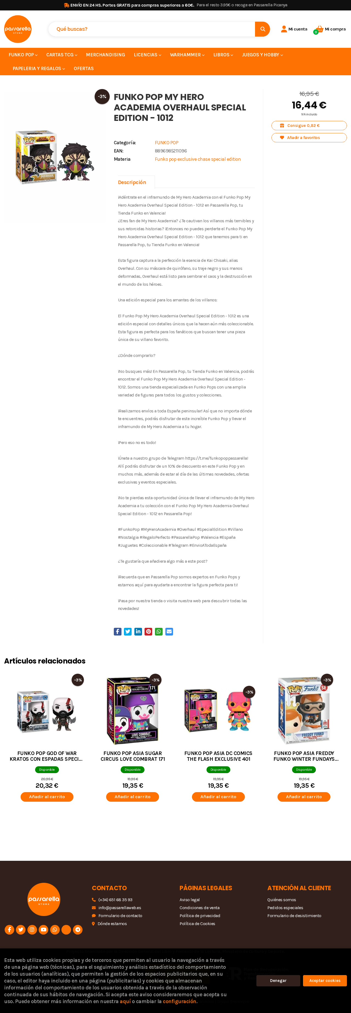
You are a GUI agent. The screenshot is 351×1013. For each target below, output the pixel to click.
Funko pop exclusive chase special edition (198, 159)
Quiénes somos (281, 899)
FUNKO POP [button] (22, 54)
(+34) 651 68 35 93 (115, 899)
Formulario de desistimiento (294, 915)
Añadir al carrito (47, 796)
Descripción (132, 182)
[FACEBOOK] (9, 930)
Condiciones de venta (199, 907)
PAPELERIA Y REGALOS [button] (37, 68)
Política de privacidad (200, 915)
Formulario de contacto (120, 915)
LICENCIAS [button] (146, 54)
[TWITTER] (21, 930)
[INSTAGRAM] (32, 930)
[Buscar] (262, 29)
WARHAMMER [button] (186, 54)
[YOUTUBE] (43, 930)
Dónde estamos (112, 923)
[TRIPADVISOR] (66, 930)
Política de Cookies (197, 923)
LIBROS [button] (222, 54)
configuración (179, 1001)
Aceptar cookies (325, 980)
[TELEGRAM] (78, 930)
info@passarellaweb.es (119, 907)
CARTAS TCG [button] (60, 54)
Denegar (278, 980)
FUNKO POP (167, 142)
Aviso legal (190, 899)
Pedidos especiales (285, 907)
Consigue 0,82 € (303, 125)
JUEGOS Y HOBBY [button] (261, 54)
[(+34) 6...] (55, 930)
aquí (125, 1001)
